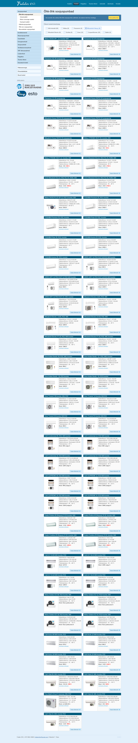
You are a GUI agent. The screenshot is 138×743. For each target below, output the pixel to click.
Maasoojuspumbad (23, 35)
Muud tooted (21, 75)
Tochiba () (68, 32)
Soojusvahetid (22, 44)
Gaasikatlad (21, 38)
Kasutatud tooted (23, 62)
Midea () (66, 28)
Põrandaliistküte (22, 71)
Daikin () (108, 32)
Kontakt (118, 4)
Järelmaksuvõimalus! (64, 50)
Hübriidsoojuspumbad (25, 24)
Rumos (119, 737)
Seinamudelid (23, 17)
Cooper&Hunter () (94, 32)
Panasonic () (78, 28)
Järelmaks (110, 4)
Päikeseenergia (22, 67)
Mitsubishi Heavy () (93, 28)
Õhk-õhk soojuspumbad (26, 14)
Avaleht (69, 4)
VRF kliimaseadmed (24, 50)
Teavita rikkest (93, 4)
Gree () (80, 32)
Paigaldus (83, 4)
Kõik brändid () (53, 28)
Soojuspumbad (22, 11)
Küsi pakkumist (113, 17)
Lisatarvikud (21, 53)
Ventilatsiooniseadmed (24, 47)
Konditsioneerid (22, 32)
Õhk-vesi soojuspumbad (25, 27)
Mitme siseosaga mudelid (27, 19)
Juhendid (102, 4)
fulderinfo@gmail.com (41, 737)
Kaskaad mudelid (24, 22)
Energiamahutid (22, 41)
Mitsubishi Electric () (54, 32)
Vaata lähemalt (75, 54)
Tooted (76, 4)
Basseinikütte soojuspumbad (27, 29)
